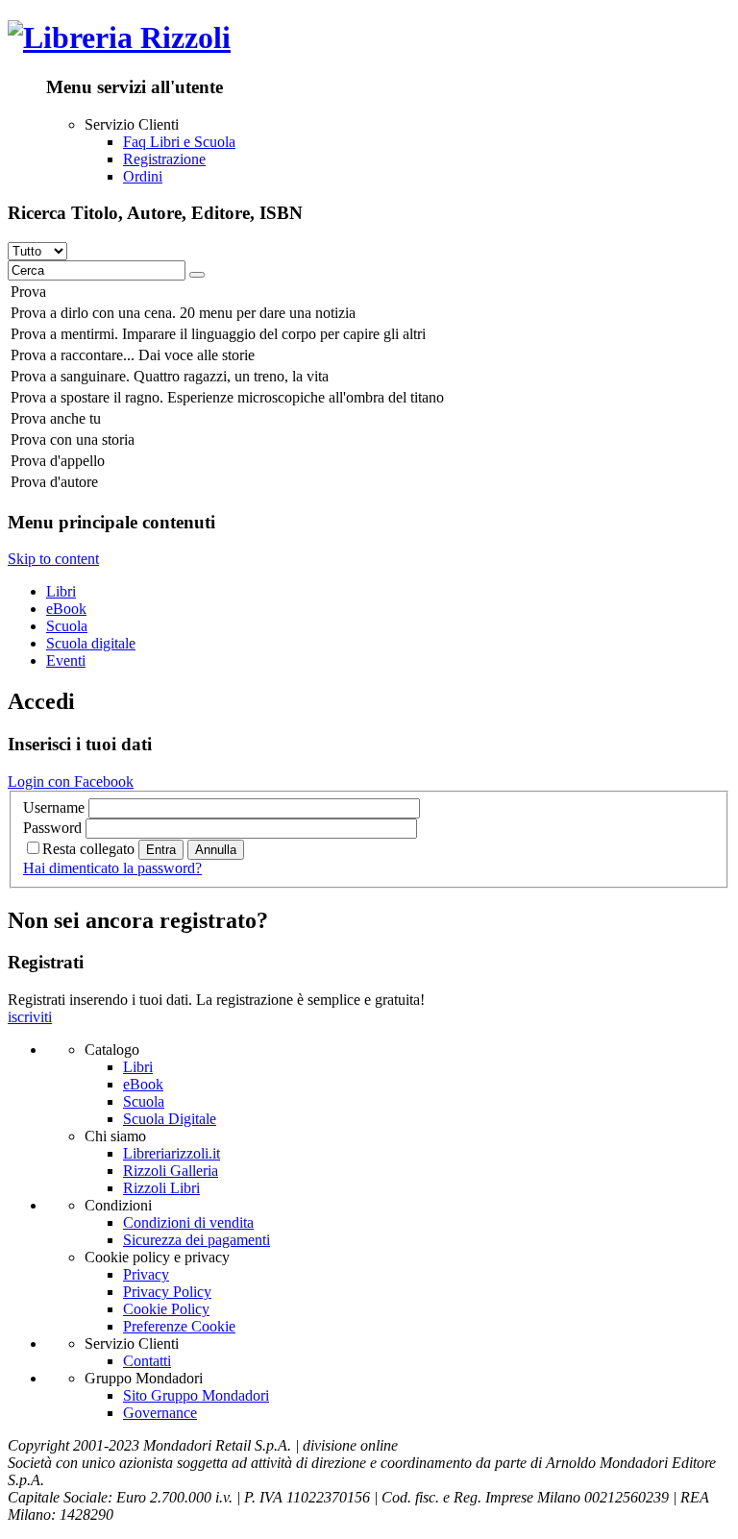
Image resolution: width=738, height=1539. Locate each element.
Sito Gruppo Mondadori (196, 1395)
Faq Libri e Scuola (179, 142)
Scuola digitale (90, 643)
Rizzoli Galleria (170, 1170)
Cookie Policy (166, 1309)
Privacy (146, 1274)
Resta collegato (88, 849)
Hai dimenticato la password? (112, 868)
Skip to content (53, 558)
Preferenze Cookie (179, 1326)
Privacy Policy (167, 1291)
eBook (66, 608)
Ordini (142, 176)
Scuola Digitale (169, 1119)
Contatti (147, 1361)
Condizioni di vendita (188, 1222)
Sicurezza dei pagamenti (196, 1240)
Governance (160, 1413)
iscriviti (30, 1017)
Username (54, 807)
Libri (61, 591)
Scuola (66, 626)
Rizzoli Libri (161, 1188)
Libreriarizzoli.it (171, 1153)
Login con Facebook (71, 781)
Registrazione (164, 159)
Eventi (66, 660)
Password (52, 827)
